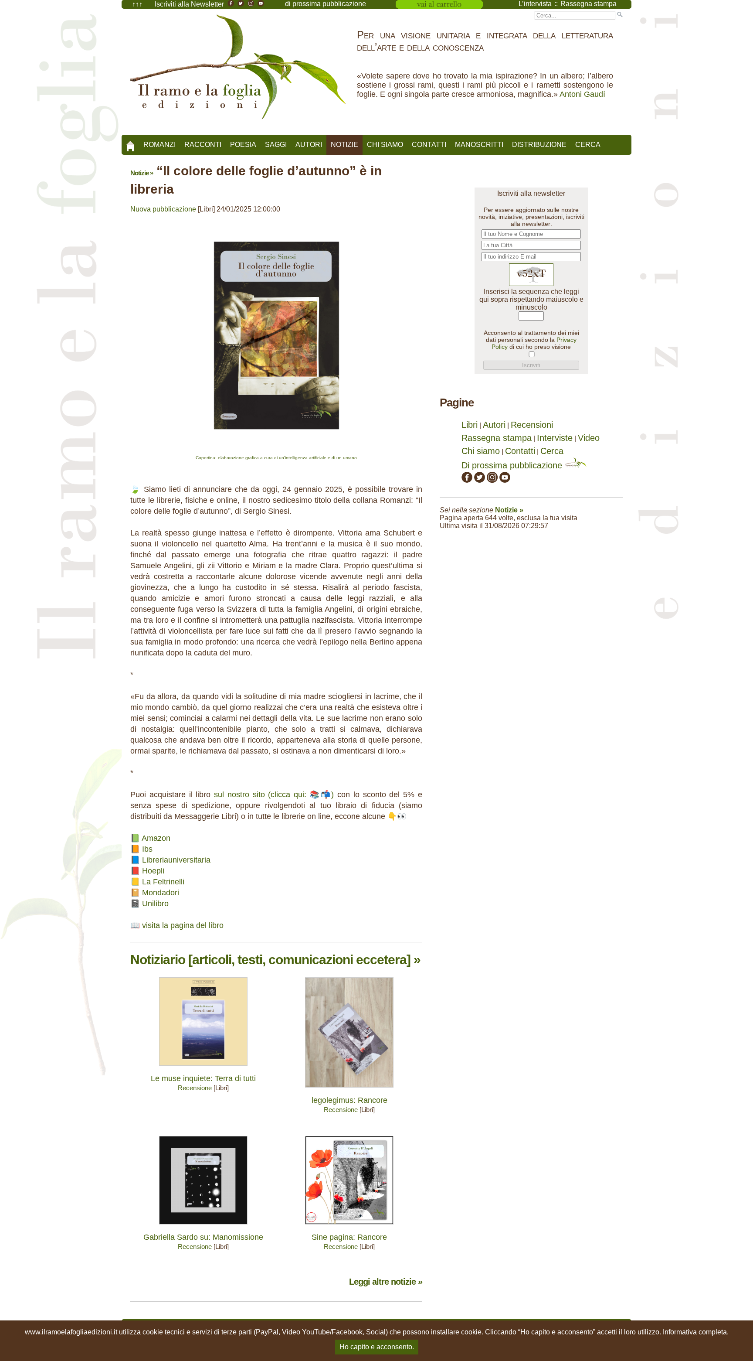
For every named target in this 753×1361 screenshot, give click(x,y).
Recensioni (532, 425)
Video (589, 438)
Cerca (587, 144)
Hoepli (153, 870)
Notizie (344, 144)
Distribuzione (539, 144)
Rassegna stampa (496, 438)
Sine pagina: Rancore (349, 1237)
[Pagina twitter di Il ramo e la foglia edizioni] (479, 479)
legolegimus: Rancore (349, 1100)
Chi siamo (385, 144)
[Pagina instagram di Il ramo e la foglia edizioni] (492, 479)
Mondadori (160, 892)
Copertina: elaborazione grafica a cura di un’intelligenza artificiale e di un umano (276, 457)
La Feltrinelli (163, 881)
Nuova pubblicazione (163, 209)
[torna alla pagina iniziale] (130, 143)
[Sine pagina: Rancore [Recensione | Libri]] (349, 1226)
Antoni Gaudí (582, 94)
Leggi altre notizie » (385, 1281)
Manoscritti (479, 144)
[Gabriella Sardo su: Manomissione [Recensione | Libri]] (203, 1226)
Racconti (202, 144)
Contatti (429, 144)
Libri (469, 425)
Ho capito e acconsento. (376, 1347)
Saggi (276, 144)
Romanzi (159, 144)
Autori (308, 144)
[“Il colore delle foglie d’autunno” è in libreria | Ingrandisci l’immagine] (276, 451)
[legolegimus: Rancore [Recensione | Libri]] (349, 1089)
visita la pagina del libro (183, 925)
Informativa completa (695, 1332)
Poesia (243, 144)
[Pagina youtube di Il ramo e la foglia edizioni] (504, 479)
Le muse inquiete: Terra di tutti (203, 1078)
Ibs (147, 849)
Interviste (555, 438)
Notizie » (141, 173)
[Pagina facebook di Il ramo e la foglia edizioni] (466, 479)
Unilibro (155, 903)
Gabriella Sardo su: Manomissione (203, 1237)
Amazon (156, 838)
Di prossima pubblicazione (513, 465)
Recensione (195, 1088)
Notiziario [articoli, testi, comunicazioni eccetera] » (275, 959)
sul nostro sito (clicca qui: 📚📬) (274, 794)
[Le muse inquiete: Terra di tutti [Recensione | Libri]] (203, 1067)
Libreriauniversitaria (176, 860)
